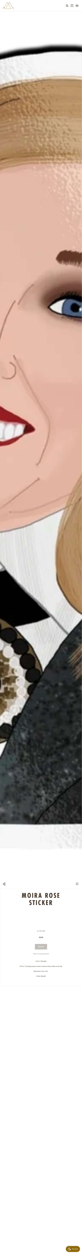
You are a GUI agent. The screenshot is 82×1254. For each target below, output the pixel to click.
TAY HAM (42, 931)
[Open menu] (77, 6)
